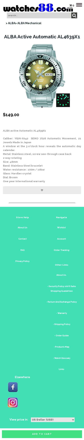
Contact (22, 239)
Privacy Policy (22, 261)
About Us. (61, 275)
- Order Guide (61, 336)
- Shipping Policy (61, 324)
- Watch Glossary (61, 358)
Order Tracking (61, 250)
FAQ (23, 250)
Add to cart (42, 434)
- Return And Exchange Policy (61, 302)
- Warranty (61, 313)
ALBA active (11, 130)
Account (61, 239)
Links (61, 369)
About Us (22, 228)
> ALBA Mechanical (28, 23)
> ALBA (10, 23)
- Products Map (61, 347)
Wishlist (61, 228)
